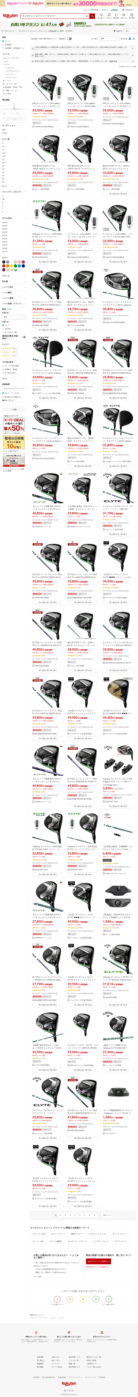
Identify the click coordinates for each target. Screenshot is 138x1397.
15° (3, 166)
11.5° (4, 156)
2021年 (5, 239)
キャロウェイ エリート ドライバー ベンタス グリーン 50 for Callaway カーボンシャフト (47, 373)
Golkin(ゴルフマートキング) (80, 527)
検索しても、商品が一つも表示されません (51, 1272)
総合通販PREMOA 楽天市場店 (116, 393)
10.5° (4, 153)
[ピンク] (19, 262)
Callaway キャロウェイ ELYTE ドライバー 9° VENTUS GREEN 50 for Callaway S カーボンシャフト (118, 980)
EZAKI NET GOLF (41, 257)
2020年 (5, 242)
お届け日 (5, 322)
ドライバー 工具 (38, 1234)
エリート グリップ (120, 1234)
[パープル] (3, 269)
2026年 (5, 222)
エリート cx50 (38, 1241)
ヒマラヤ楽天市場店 (42, 1065)
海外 (9, 309)
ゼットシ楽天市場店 (112, 934)
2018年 (5, 248)
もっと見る (38, 1276)
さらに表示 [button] (7, 94)
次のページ (107, 1215)
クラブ (61, 1318)
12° (3, 159)
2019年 (5, 245)
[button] (128, 10)
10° (3, 150)
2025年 (5, 226)
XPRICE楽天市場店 (42, 325)
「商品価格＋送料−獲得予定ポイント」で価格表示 (48, 39)
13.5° (4, 163)
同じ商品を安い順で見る (118, 194)
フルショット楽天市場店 (114, 530)
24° (3, 182)
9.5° (3, 147)
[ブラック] (3, 262)
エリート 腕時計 (55, 1241)
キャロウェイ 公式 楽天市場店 (116, 598)
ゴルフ (53, 1318)
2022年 (5, 235)
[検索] (92, 16)
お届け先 (5, 313)
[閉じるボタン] (132, 48)
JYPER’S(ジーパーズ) (43, 527)
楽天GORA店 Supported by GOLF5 (118, 663)
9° (3, 143)
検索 (14, 119)
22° (3, 179)
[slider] (2, 109)
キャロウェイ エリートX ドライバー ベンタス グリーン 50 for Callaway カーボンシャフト (118, 441)
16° (3, 169)
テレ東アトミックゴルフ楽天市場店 (48, 393)
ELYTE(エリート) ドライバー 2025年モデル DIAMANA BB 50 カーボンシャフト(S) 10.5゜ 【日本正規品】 (83, 1113)
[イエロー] (11, 265)
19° (3, 176)
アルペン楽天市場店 (42, 189)
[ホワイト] (11, 262)
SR (3, 199)
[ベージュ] (15, 262)
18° (3, 172)
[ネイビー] (23, 265)
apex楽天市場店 (111, 997)
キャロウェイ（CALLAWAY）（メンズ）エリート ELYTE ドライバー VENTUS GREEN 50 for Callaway (83, 237)
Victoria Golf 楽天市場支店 (44, 127)
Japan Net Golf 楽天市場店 (115, 322)
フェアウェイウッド (101, 1241)
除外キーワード (7, 400)
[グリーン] (15, 265)
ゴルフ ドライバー (58, 1234)
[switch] (24, 337)
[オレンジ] (7, 265)
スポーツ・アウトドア (39, 1318)
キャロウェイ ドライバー (77, 1241)
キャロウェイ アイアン (98, 1234)
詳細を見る (113, 61)
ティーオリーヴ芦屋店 (113, 1065)
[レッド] (3, 265)
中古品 (4, 133)
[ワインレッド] (23, 262)
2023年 (5, 232)
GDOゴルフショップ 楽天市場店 (81, 1065)
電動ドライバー (77, 1234)
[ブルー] (19, 265)
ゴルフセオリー (111, 1133)
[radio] (3, 41)
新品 (3, 130)
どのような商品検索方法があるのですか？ (51, 1269)
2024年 (5, 229)
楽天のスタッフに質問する (98, 1261)
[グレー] (7, 262)
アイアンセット (121, 1241)
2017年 (5, 252)
